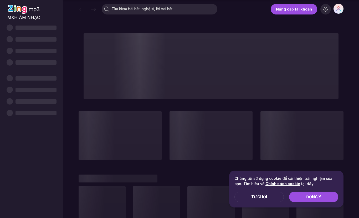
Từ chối (259, 197)
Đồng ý (313, 197)
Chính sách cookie (282, 183)
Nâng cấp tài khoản (294, 9)
